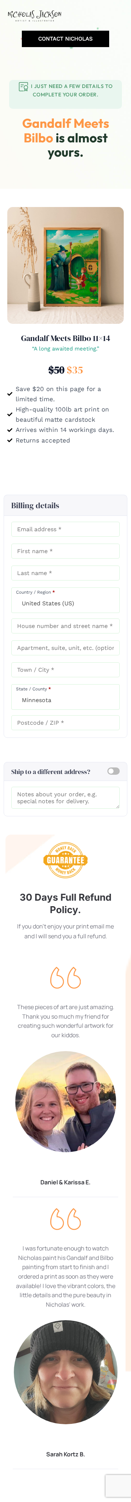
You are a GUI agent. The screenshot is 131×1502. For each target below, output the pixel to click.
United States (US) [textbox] (48, 603)
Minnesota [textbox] (36, 700)
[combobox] (65, 600)
